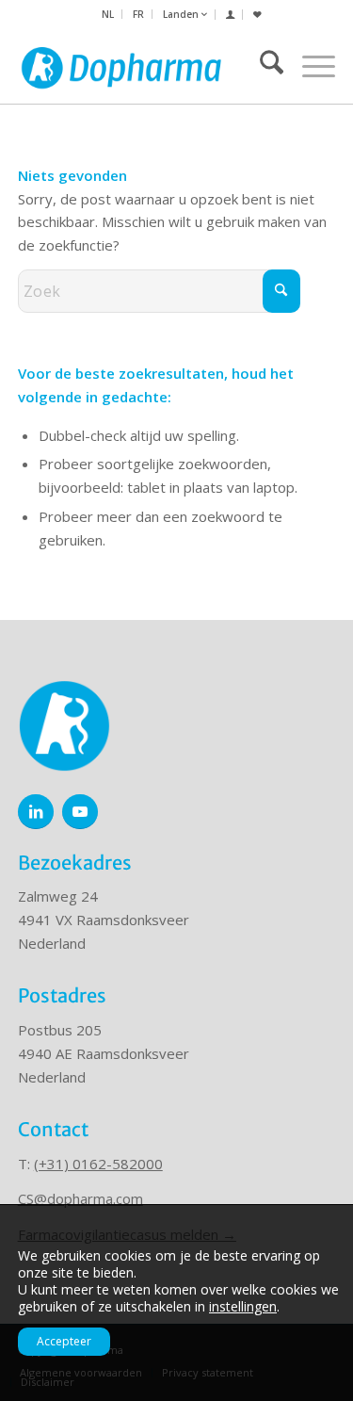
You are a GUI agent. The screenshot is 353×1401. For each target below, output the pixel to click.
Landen (182, 14)
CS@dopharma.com (80, 1198)
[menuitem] (108, 14)
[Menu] (309, 66)
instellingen (243, 1306)
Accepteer (64, 1341)
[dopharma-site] (121, 66)
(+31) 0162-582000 (98, 1163)
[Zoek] (262, 66)
